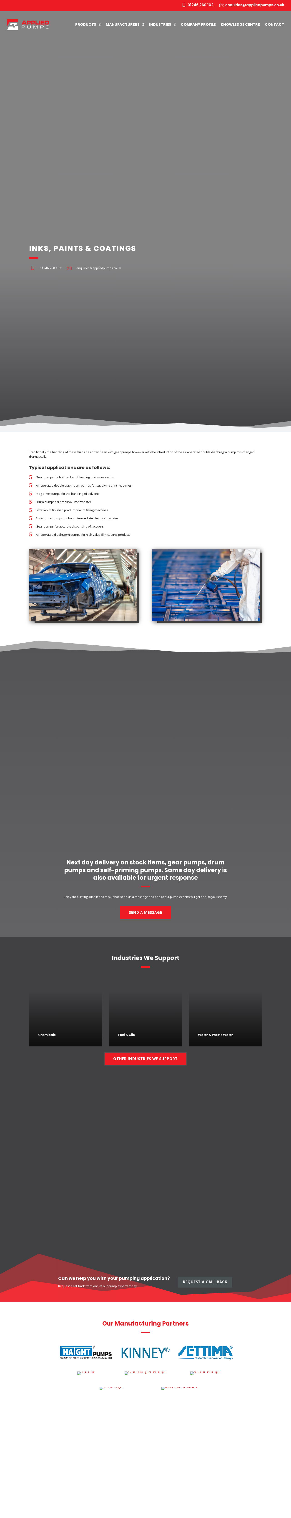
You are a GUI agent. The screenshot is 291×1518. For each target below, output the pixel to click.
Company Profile (198, 24)
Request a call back (205, 1281)
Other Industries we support (145, 1058)
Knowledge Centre (240, 24)
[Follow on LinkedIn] (10, 6)
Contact (274, 24)
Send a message (145, 912)
